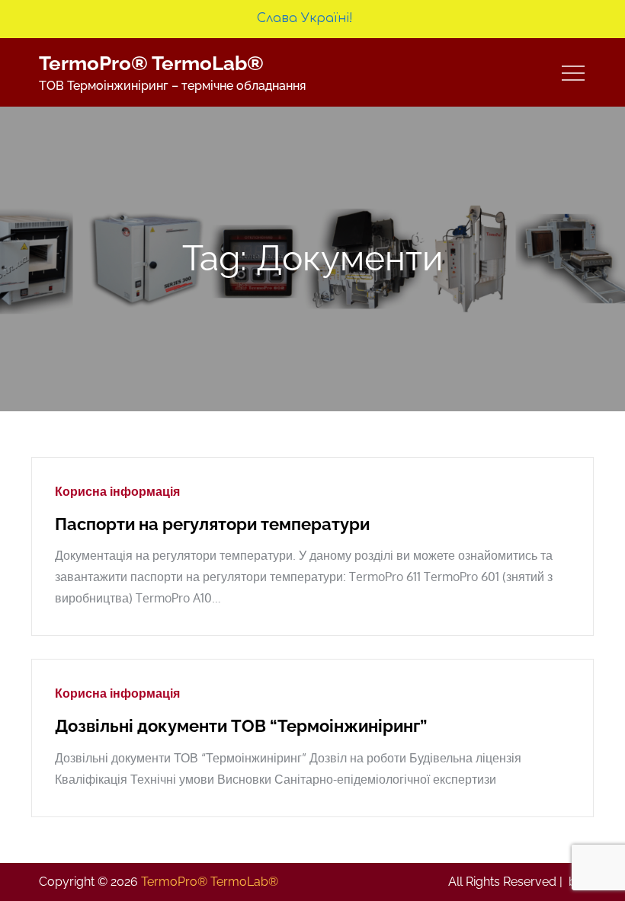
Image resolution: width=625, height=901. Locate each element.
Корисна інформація (117, 491)
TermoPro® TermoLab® (151, 63)
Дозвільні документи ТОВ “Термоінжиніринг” (241, 726)
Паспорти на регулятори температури (212, 524)
